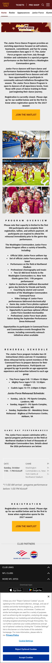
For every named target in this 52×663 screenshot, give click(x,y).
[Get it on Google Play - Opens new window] (35, 591)
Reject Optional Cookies (26, 649)
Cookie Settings (26, 641)
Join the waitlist (26, 526)
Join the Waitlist (26, 114)
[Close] (48, 596)
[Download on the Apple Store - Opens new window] (15, 590)
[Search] (43, 5)
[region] (26, 627)
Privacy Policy (12, 635)
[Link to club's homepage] (5, 3)
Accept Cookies (26, 657)
